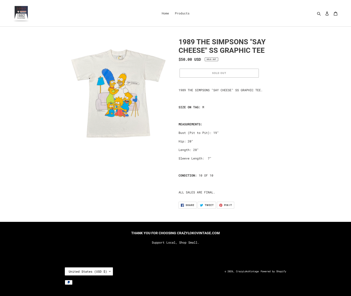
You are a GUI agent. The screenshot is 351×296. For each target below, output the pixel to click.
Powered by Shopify (273, 271)
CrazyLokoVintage (247, 271)
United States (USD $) (88, 271)
